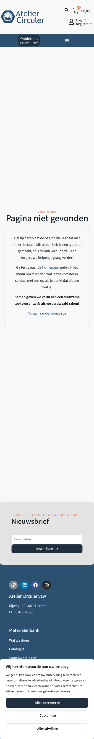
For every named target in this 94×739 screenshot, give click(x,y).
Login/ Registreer (84, 22)
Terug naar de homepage (47, 313)
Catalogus (16, 649)
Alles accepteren (47, 702)
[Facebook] (35, 585)
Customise (47, 715)
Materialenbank (24, 630)
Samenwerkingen (22, 657)
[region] (47, 699)
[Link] (13, 585)
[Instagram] (46, 585)
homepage (50, 267)
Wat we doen (19, 640)
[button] (67, 40)
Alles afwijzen (47, 728)
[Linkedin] (24, 585)
